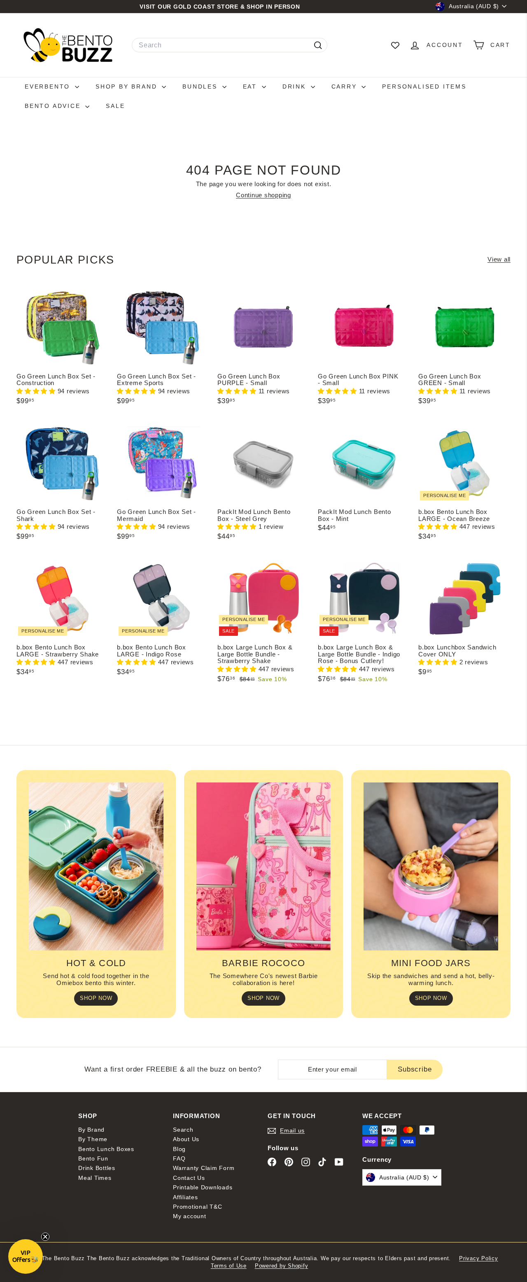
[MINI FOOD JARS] (431, 866)
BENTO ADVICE (54, 106)
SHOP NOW (96, 998)
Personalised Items (424, 86)
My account (189, 1216)
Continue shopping (263, 194)
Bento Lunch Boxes (106, 1149)
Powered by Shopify (281, 1266)
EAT (251, 86)
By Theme (92, 1139)
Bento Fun (93, 1158)
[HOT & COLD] (96, 866)
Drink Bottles (96, 1168)
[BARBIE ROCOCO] (263, 866)
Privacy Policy (478, 1258)
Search (183, 1129)
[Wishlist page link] (395, 45)
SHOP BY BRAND (128, 86)
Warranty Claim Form (203, 1168)
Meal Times (95, 1178)
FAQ (179, 1158)
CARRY (345, 86)
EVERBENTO (49, 86)
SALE (115, 106)
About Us (186, 1139)
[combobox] (229, 45)
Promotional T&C (197, 1206)
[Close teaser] (45, 1237)
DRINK (295, 86)
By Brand (91, 1129)
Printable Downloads (202, 1187)
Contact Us (189, 1178)
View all (499, 259)
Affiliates (185, 1197)
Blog (179, 1149)
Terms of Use (229, 1266)
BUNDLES (201, 86)
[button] (37, 391)
